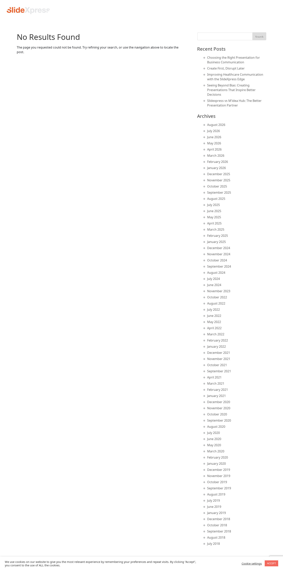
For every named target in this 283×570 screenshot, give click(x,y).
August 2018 (216, 537)
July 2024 (213, 279)
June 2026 (214, 137)
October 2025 (217, 186)
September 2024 (219, 266)
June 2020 (214, 439)
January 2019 (216, 513)
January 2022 (216, 346)
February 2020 (217, 457)
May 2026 (214, 143)
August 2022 (216, 303)
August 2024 (216, 272)
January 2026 (216, 168)
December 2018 (218, 519)
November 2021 (218, 359)
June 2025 (214, 211)
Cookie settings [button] (252, 563)
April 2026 (214, 149)
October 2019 (217, 482)
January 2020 (216, 463)
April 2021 (214, 377)
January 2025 (216, 242)
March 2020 (215, 451)
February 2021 (217, 390)
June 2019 (214, 507)
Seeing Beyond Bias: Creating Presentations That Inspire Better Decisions (231, 90)
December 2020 (218, 402)
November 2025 (218, 180)
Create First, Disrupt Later (226, 68)
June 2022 (214, 316)
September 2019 (219, 488)
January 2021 (216, 396)
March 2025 (215, 229)
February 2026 (217, 162)
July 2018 (213, 544)
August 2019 (216, 494)
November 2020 (218, 408)
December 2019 (218, 470)
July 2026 (213, 131)
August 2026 (216, 125)
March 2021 (215, 383)
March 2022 (215, 334)
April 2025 (214, 223)
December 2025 (218, 174)
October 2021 (217, 365)
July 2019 (213, 500)
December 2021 (218, 353)
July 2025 (213, 205)
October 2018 (217, 525)
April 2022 (214, 328)
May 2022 (214, 322)
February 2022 (217, 340)
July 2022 (213, 309)
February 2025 (217, 236)
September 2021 (219, 371)
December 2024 (218, 248)
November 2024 (218, 254)
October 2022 (217, 297)
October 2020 (217, 414)
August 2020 (216, 426)
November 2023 (218, 291)
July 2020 (213, 433)
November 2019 (218, 476)
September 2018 (219, 531)
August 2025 (216, 199)
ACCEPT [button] (271, 563)
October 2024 (217, 260)
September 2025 (219, 192)
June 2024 (214, 285)
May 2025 (214, 217)
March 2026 (215, 155)
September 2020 (219, 420)
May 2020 (214, 445)
